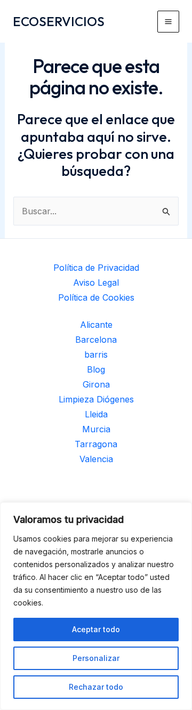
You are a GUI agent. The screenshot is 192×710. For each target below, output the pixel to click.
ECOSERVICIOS (59, 21)
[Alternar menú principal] (168, 22)
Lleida (96, 414)
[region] (96, 606)
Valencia (96, 459)
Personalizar (96, 658)
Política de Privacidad (96, 267)
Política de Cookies (96, 297)
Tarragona (96, 444)
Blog (96, 369)
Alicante (96, 324)
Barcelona (96, 339)
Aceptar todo (96, 629)
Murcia (96, 429)
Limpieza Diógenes (96, 399)
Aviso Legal (96, 282)
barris (96, 354)
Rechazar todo (96, 686)
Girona (96, 384)
